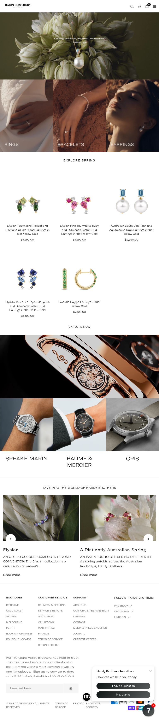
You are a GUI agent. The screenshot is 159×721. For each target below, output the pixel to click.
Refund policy (48, 645)
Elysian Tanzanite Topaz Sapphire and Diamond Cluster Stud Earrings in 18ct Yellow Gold (27, 305)
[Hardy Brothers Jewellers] (17, 6)
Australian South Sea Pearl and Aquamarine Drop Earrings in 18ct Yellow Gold (131, 229)
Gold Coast (14, 610)
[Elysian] (41, 518)
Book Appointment (19, 633)
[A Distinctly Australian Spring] (118, 518)
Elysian (11, 549)
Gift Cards (45, 616)
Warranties (46, 627)
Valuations (46, 622)
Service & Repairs (50, 610)
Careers (79, 616)
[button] (148, 539)
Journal (79, 633)
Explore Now (79, 326)
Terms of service (50, 639)
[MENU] (154, 6)
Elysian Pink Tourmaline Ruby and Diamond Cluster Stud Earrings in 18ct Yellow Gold (79, 229)
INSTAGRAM (122, 611)
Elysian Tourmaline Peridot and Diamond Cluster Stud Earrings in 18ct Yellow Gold (27, 229)
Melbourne (14, 622)
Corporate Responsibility (91, 610)
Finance (43, 633)
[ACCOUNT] (139, 6)
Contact (79, 622)
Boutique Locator (18, 639)
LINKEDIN (120, 617)
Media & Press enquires (90, 627)
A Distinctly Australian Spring (113, 549)
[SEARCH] (132, 6)
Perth (10, 627)
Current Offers (84, 639)
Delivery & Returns (51, 605)
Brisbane (12, 605)
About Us (79, 605)
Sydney (11, 616)
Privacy (78, 703)
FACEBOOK (121, 605)
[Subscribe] (70, 688)
